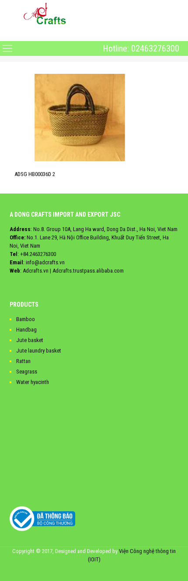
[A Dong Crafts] (45, 13)
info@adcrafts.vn (45, 262)
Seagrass (26, 371)
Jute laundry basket (38, 350)
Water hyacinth (32, 382)
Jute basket (29, 340)
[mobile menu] (7, 33)
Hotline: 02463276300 (141, 48)
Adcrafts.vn (36, 270)
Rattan (23, 361)
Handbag (26, 329)
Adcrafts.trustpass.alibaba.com (88, 270)
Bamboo (25, 319)
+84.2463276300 (38, 254)
